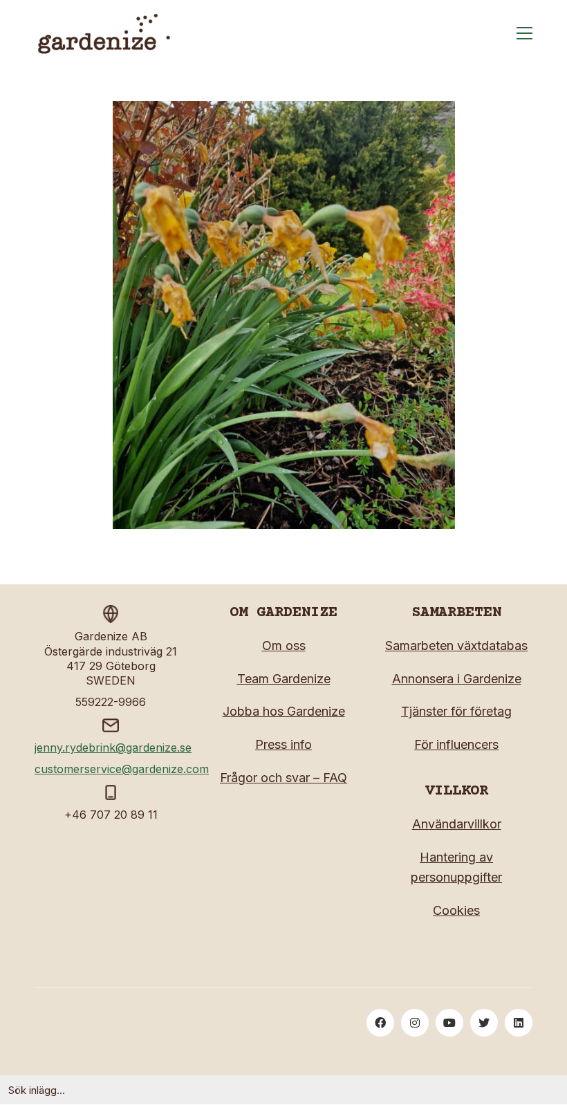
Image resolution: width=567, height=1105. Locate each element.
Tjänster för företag (456, 711)
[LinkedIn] (518, 1023)
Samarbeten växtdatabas (456, 645)
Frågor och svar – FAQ (283, 777)
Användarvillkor (456, 824)
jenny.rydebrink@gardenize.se (113, 747)
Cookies (456, 910)
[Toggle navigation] (524, 33)
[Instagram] (415, 1023)
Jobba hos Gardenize (284, 711)
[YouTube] (449, 1023)
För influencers (456, 744)
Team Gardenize (284, 678)
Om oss (284, 645)
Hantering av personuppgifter (456, 867)
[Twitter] (484, 1023)
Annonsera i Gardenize (456, 678)
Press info (283, 744)
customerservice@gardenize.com (122, 769)
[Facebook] (380, 1023)
